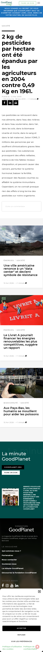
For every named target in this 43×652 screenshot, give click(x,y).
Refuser (21, 635)
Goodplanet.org (13, 467)
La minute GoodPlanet (12, 568)
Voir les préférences (21, 641)
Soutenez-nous (9, 564)
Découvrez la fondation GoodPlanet (19, 573)
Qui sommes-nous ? (11, 551)
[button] (39, 591)
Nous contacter (9, 559)
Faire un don (27, 3)
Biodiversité (11, 403)
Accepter (21, 628)
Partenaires (7, 555)
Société (6, 26)
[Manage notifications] (37, 647)
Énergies (9, 260)
